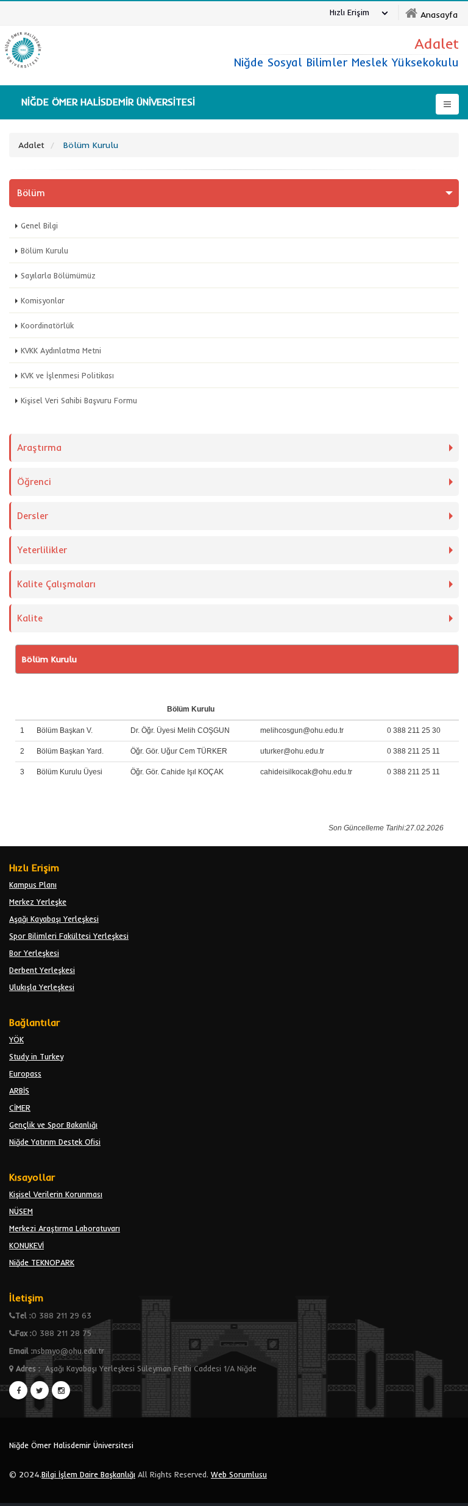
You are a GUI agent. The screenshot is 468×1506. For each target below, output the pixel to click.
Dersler (32, 515)
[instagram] (61, 1390)
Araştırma (39, 447)
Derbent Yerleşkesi (42, 970)
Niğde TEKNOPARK (41, 1262)
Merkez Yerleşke (37, 902)
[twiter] (39, 1390)
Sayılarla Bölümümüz (58, 275)
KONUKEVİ (26, 1245)
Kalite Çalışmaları (56, 584)
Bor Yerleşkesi (34, 953)
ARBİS (19, 1090)
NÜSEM (21, 1211)
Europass (25, 1073)
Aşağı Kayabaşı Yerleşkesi (54, 919)
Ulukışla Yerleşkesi (41, 987)
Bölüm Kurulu (44, 250)
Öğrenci (34, 481)
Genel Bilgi (39, 225)
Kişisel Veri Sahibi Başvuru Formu (79, 400)
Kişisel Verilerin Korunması (55, 1194)
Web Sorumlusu (239, 1474)
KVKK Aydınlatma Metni (61, 350)
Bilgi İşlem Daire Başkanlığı (88, 1474)
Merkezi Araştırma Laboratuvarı (64, 1228)
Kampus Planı (33, 884)
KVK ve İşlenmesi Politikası (67, 375)
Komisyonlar (43, 300)
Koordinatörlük (47, 325)
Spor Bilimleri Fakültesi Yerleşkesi (69, 936)
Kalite (30, 618)
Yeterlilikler (42, 550)
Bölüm (31, 193)
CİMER (19, 1107)
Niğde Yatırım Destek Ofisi (55, 1142)
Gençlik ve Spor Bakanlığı (53, 1125)
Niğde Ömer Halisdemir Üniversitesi (71, 1445)
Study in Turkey (36, 1056)
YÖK (16, 1039)
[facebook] (18, 1390)
